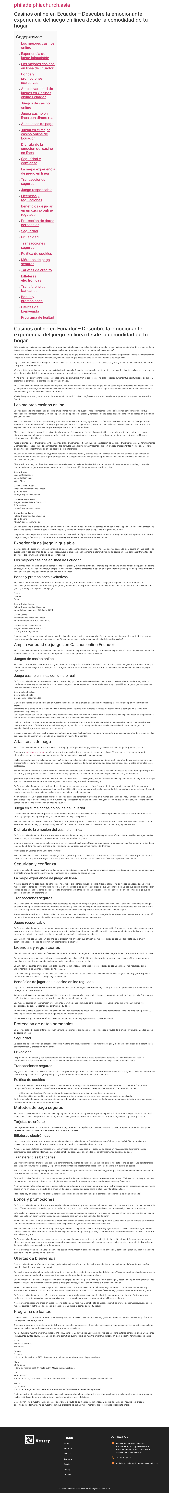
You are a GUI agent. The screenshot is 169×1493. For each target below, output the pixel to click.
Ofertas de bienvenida (30, 309)
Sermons (68, 1459)
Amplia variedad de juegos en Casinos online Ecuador (37, 93)
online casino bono (35, 752)
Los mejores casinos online (38, 45)
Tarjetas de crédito (36, 270)
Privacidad (30, 237)
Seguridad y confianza (31, 161)
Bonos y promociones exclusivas (32, 78)
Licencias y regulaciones (31, 198)
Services (68, 1453)
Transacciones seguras (33, 181)
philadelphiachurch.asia (42, 5)
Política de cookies (36, 253)
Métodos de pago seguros (35, 262)
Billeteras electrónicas (31, 278)
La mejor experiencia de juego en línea (38, 171)
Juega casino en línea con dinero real (37, 115)
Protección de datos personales (37, 223)
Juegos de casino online (35, 105)
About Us (68, 1448)
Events (67, 1464)
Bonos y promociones (32, 299)
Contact (67, 1474)
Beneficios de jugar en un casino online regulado (37, 210)
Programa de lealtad (37, 317)
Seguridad (29, 231)
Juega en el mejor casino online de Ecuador (35, 134)
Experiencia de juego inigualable (35, 56)
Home (66, 1443)
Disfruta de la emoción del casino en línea (37, 148)
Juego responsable (36, 190)
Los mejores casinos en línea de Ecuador (38, 66)
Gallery (67, 1469)
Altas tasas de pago (37, 124)
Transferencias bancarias (33, 288)
